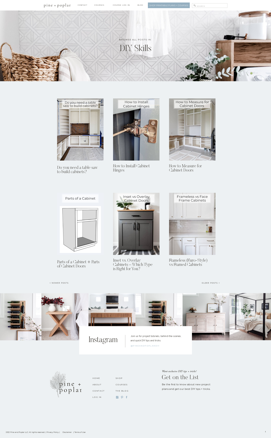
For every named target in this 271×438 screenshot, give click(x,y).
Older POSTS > (211, 283)
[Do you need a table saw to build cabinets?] (80, 129)
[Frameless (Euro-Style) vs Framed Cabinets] (192, 224)
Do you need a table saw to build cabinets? (77, 170)
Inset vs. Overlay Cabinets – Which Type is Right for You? (133, 265)
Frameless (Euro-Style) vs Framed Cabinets (188, 263)
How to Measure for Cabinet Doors (185, 168)
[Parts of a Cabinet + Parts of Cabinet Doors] (80, 224)
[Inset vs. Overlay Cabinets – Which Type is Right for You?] (136, 224)
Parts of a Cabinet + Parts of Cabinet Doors (78, 264)
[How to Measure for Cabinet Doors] (192, 129)
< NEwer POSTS (59, 283)
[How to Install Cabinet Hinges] (136, 129)
